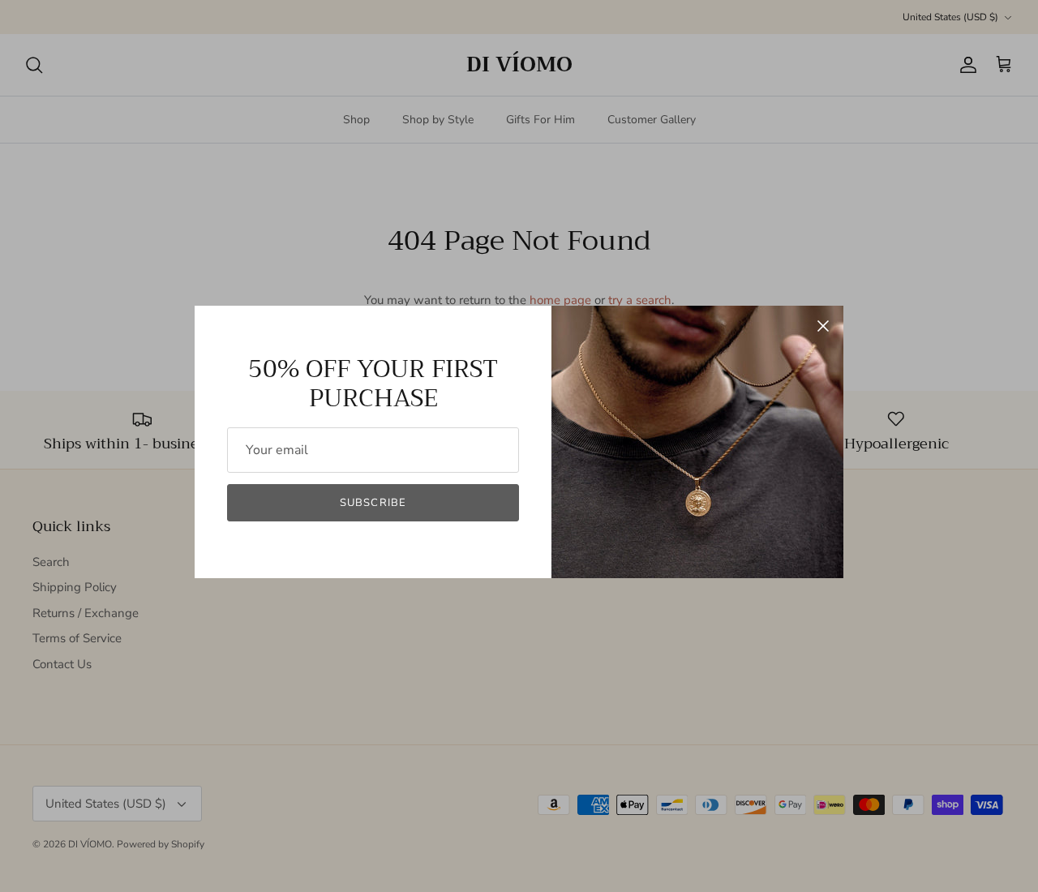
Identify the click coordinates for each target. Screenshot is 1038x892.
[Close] (823, 326)
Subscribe (372, 502)
